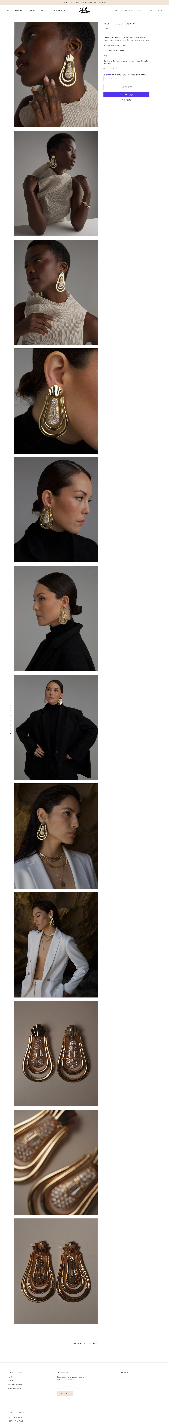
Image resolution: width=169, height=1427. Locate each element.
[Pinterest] (116, 68)
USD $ (117, 11)
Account (139, 11)
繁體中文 (127, 11)
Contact (10, 1381)
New (8, 11)
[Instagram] (127, 1377)
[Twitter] (113, 68)
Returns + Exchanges (14, 1388)
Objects (44, 11)
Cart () (159, 11)
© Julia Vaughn (16, 1418)
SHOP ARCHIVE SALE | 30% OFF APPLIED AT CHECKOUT (84, 2)
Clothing (31, 11)
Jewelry (18, 11)
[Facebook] (110, 68)
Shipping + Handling (14, 1384)
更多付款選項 (126, 100)
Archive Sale (59, 11)
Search (149, 11)
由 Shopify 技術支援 (16, 1421)
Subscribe (65, 1393)
